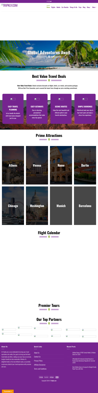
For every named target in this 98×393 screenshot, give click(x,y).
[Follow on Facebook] (47, 1)
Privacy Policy (38, 360)
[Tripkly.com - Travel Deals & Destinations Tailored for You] (13, 7)
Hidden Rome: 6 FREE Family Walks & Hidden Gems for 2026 (84, 353)
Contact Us (37, 356)
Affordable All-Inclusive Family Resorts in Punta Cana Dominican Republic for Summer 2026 (83, 361)
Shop (88, 7)
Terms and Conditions (40, 368)
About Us (36, 352)
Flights (53, 7)
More (93, 7)
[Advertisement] (49, 26)
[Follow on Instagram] (49, 1)
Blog (84, 7)
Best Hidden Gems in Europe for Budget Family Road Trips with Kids (84, 368)
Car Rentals (65, 7)
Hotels (58, 7)
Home (48, 7)
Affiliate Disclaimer (39, 364)
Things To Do (73, 7)
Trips (80, 7)
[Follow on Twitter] (50, 1)
